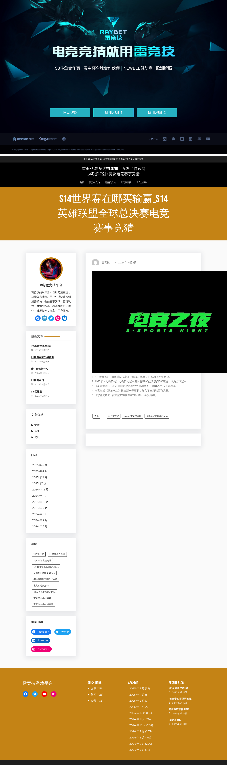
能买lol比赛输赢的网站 (45, 591)
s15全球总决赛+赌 (41, 346)
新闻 (37, 431)
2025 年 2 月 (39, 477)
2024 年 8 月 (40, 514)
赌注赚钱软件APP (41, 368)
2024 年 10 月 (40, 501)
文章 (37, 425)
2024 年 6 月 (39, 526)
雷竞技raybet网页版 (43, 604)
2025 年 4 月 (39, 471)
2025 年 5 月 (39, 465)
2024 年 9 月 (39, 507)
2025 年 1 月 (39, 483)
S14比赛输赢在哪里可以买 (46, 566)
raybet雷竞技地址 (42, 560)
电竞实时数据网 (41, 585)
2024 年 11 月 (40, 495)
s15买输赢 (36, 391)
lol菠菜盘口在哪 (57, 554)
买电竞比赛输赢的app (44, 573)
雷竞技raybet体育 (42, 598)
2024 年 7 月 (39, 520)
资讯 (37, 437)
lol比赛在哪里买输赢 (42, 357)
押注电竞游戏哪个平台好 (45, 579)
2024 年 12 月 (40, 489)
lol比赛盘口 (37, 380)
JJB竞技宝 (39, 554)
